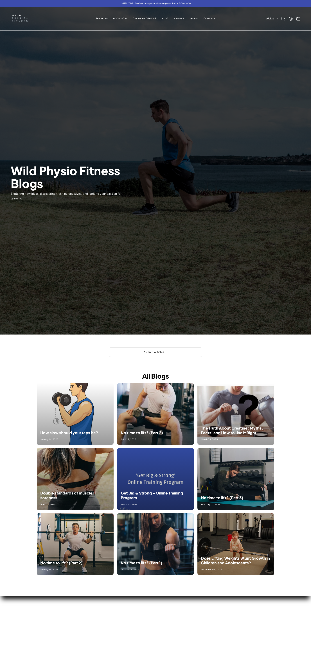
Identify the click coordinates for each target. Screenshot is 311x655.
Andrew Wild (95, 604)
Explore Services (48, 604)
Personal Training (49, 610)
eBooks (139, 623)
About (139, 610)
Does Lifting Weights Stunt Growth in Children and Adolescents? (235, 560)
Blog (138, 629)
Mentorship (93, 642)
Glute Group (45, 623)
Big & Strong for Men (185, 604)
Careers (91, 635)
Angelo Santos (96, 610)
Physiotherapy (47, 629)
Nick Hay (92, 629)
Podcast (140, 635)
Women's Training (49, 617)
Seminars (43, 642)
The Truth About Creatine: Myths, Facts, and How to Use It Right (232, 430)
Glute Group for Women (187, 610)
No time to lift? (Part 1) (141, 562)
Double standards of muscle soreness (66, 495)
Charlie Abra (94, 617)
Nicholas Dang (95, 623)
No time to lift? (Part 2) (142, 432)
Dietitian (42, 635)
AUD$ (270, 18)
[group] (155, 3)
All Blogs (155, 376)
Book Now (141, 604)
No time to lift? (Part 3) (222, 497)
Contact (140, 617)
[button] (144, 18)
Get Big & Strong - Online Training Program (152, 495)
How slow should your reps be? (69, 432)
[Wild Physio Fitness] (20, 19)
